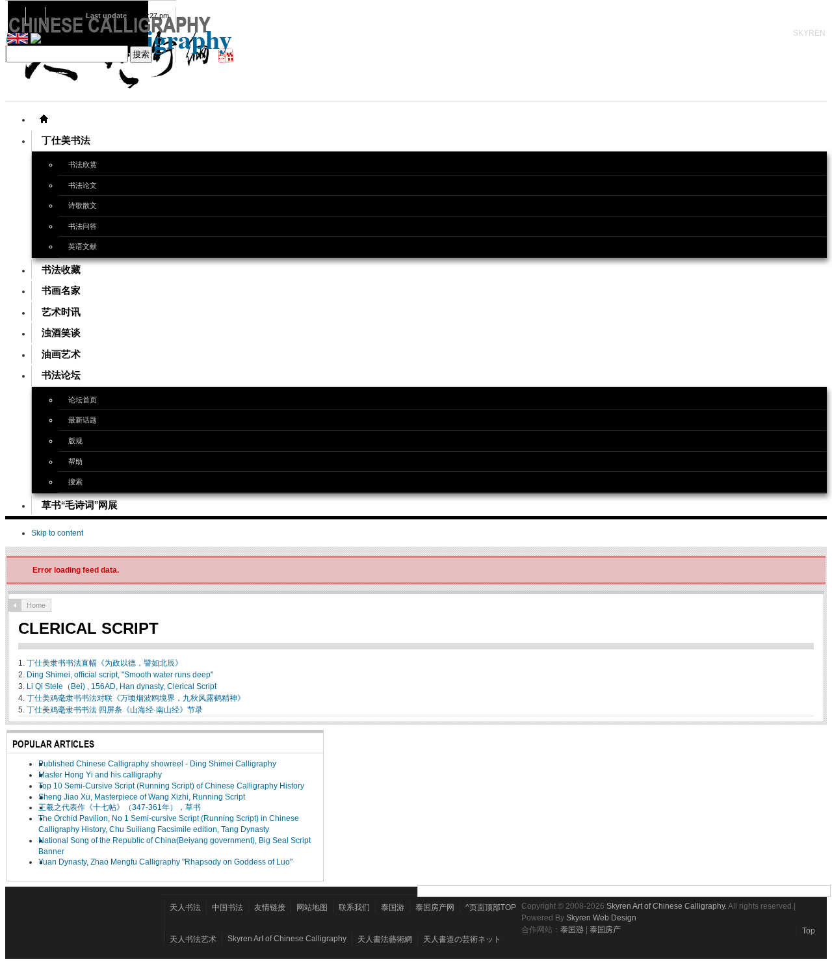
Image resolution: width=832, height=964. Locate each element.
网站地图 (312, 907)
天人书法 (185, 907)
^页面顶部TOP (490, 907)
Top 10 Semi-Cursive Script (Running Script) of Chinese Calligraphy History (171, 785)
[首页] (43, 119)
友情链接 (269, 907)
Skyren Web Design (601, 917)
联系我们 (354, 907)
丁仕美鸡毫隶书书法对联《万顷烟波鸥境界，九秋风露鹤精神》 (136, 698)
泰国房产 (605, 929)
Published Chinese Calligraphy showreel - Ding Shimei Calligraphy (157, 763)
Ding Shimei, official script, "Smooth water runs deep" (120, 674)
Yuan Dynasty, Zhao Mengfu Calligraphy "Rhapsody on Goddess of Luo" (165, 861)
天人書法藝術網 (385, 939)
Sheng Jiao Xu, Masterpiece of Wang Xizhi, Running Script (141, 796)
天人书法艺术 (193, 939)
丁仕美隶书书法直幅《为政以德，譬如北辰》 (105, 663)
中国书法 (227, 907)
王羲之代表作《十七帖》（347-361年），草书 (119, 807)
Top (808, 930)
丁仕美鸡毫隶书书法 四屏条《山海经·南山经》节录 (115, 709)
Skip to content (57, 533)
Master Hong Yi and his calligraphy (100, 774)
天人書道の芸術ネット (462, 939)
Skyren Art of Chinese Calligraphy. (666, 906)
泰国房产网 (434, 907)
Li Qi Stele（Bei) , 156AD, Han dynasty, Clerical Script (121, 686)
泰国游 (392, 907)
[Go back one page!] (14, 605)
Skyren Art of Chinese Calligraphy (287, 938)
